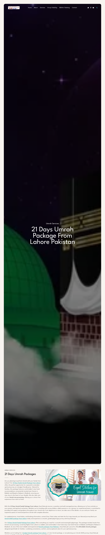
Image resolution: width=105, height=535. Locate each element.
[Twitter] (88, 7)
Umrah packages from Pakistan (49, 527)
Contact (74, 7)
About (36, 7)
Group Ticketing (52, 7)
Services (42, 7)
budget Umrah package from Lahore (34, 533)
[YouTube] (93, 7)
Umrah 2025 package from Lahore (16, 518)
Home (30, 7)
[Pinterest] (90, 7)
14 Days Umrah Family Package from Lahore (21, 522)
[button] (97, 8)
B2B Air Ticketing (64, 7)
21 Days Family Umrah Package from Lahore (26, 483)
